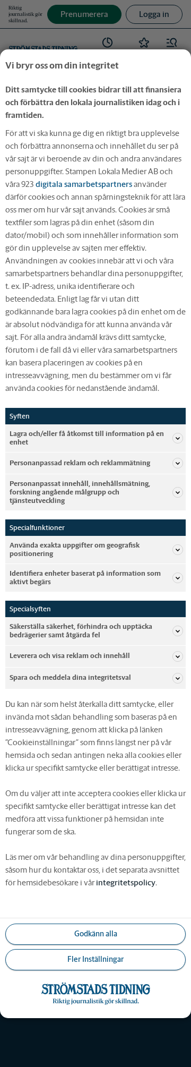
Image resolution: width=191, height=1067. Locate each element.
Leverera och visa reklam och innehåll (70, 655)
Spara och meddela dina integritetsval (70, 677)
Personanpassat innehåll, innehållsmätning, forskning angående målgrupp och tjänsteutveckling (80, 492)
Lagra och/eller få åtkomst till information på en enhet (87, 437)
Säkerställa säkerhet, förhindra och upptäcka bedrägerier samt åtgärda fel (81, 630)
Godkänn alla (95, 933)
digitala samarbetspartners (84, 183)
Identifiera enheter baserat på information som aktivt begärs (85, 577)
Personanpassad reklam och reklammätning (80, 462)
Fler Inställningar (95, 959)
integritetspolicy (125, 882)
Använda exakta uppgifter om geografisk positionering (75, 549)
